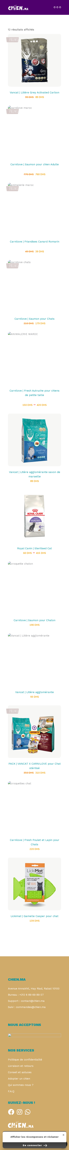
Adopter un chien (19, 1078)
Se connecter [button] (33, 1145)
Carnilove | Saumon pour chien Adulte (34, 164)
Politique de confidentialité (25, 1059)
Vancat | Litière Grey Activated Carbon (34, 92)
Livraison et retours (20, 1066)
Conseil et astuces (19, 1072)
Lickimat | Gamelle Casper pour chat (34, 916)
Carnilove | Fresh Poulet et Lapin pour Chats (34, 842)
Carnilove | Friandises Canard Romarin (34, 241)
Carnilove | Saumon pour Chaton (34, 620)
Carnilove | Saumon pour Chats (34, 318)
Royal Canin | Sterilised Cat (34, 548)
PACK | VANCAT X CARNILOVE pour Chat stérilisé (34, 766)
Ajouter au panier (34, 62)
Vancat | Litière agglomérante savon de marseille (34, 474)
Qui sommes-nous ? (20, 1085)
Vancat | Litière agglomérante (34, 692)
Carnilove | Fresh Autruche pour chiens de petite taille (34, 393)
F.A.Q (11, 1091)
